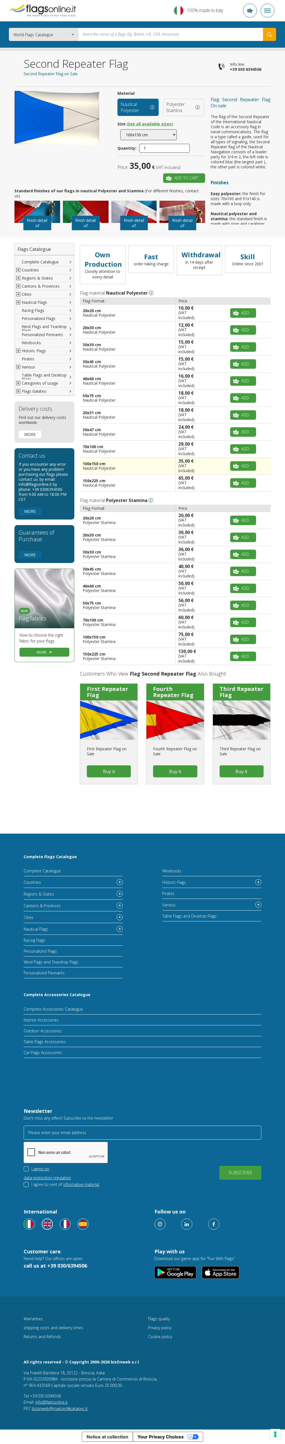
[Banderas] (83, 1224)
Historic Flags (174, 882)
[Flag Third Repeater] (241, 720)
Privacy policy (159, 1327)
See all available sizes (149, 124)
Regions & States (39, 894)
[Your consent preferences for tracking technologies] (275, 1434)
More (30, 434)
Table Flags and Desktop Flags (44, 377)
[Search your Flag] (269, 34)
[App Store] (220, 1272)
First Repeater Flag (107, 692)
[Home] (43, 10)
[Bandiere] (29, 1224)
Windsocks (31, 342)
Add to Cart (186, 178)
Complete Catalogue (40, 261)
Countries (32, 882)
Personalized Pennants (42, 334)
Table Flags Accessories (45, 1041)
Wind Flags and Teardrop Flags (44, 328)
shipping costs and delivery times (53, 1327)
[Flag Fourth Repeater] (175, 720)
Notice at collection (107, 1437)
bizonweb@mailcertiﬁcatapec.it (60, 1408)
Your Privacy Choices (160, 1437)
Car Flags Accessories (43, 1052)
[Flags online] (47, 1224)
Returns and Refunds (42, 1336)
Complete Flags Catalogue (50, 856)
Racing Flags (33, 310)
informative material (81, 1184)
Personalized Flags (38, 318)
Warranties (33, 1318)
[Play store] (175, 1272)
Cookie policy (160, 1336)
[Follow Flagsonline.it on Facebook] (213, 1224)
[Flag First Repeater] (108, 720)
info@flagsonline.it (51, 1402)
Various (169, 904)
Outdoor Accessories (43, 1030)
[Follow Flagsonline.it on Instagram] (160, 1224)
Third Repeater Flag (242, 692)
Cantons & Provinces (42, 905)
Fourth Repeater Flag (173, 692)
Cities (28, 917)
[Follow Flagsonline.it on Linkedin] (186, 1224)
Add (245, 313)
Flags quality (159, 1318)
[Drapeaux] (65, 1224)
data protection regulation (47, 1177)
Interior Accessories (41, 1020)
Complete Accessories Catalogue (57, 994)
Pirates (28, 358)
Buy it (109, 771)
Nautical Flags (36, 929)
